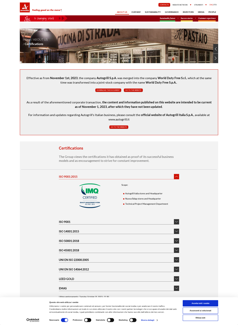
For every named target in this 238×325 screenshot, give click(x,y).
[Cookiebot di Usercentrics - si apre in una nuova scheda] (33, 320)
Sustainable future (167, 18)
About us (122, 12)
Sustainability (153, 12)
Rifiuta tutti (200, 318)
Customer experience (207, 18)
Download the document (108, 90)
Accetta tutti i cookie (200, 303)
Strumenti (198, 5)
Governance (172, 12)
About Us (40, 39)
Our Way (136, 12)
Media (201, 12)
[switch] (87, 320)
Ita (215, 5)
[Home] (25, 8)
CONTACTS (164, 5)
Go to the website (133, 90)
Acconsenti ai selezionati (200, 311)
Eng (211, 5)
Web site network (180, 5)
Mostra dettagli (147, 320)
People (212, 12)
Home (27, 39)
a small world (43, 18)
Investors (188, 12)
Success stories (187, 18)
